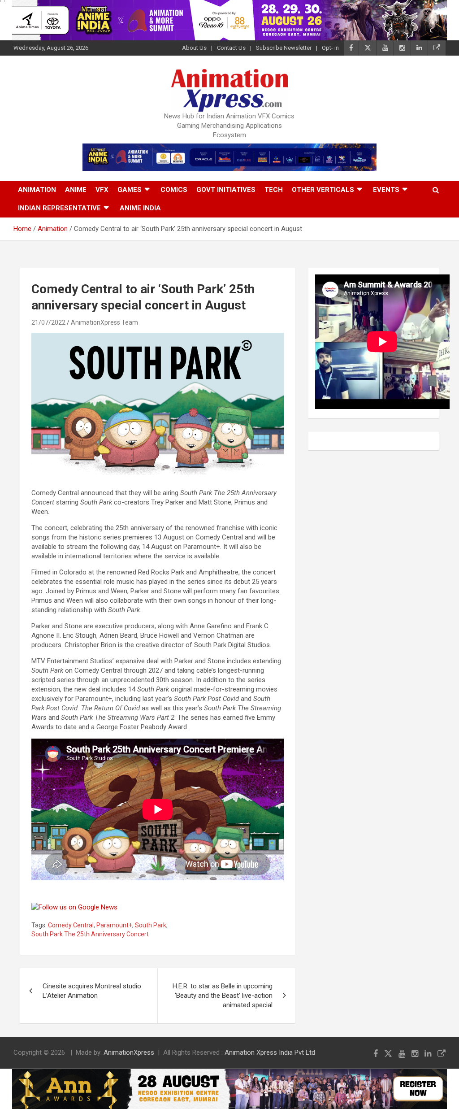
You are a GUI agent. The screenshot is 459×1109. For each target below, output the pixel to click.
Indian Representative (59, 208)
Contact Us (231, 47)
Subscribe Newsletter (284, 47)
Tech (273, 190)
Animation (37, 190)
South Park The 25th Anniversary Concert (90, 934)
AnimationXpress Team (104, 322)
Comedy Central (71, 925)
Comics (173, 190)
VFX (101, 190)
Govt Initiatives (225, 190)
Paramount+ (114, 925)
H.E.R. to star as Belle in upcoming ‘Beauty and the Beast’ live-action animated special (223, 995)
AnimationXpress (129, 1052)
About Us (194, 47)
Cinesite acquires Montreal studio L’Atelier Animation (92, 991)
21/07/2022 (48, 322)
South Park (150, 925)
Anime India (140, 208)
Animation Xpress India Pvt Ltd (270, 1052)
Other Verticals (323, 190)
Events (386, 190)
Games (129, 190)
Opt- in (330, 47)
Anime (76, 190)
